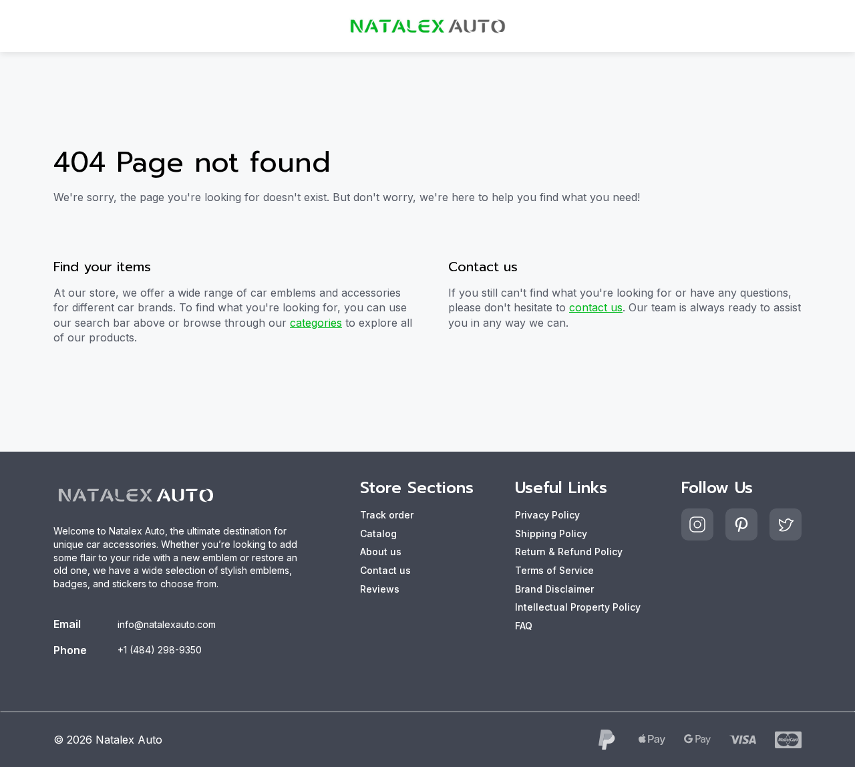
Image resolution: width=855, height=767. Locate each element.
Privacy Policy (547, 514)
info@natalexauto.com (167, 624)
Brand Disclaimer (554, 589)
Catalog (378, 533)
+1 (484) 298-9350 (160, 649)
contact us (596, 307)
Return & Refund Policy (569, 551)
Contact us (385, 570)
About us (380, 551)
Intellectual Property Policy (578, 607)
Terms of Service (554, 570)
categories (316, 322)
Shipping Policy (551, 533)
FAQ (523, 625)
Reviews (379, 589)
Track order (386, 514)
